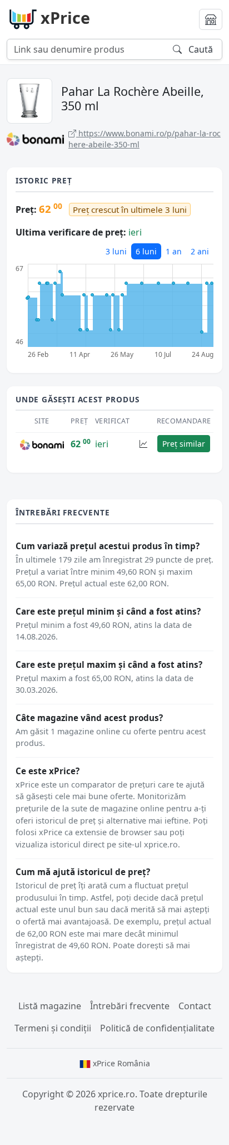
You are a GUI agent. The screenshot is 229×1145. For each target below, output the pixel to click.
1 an (174, 251)
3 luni (116, 251)
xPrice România (120, 1063)
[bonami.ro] (42, 444)
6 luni (146, 251)
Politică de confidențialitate (157, 1028)
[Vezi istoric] (143, 443)
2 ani (200, 251)
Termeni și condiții (52, 1028)
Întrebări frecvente (130, 1006)
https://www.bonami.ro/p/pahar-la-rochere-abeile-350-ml (144, 139)
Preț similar (183, 443)
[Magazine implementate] (210, 19)
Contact (194, 1006)
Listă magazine (49, 1006)
